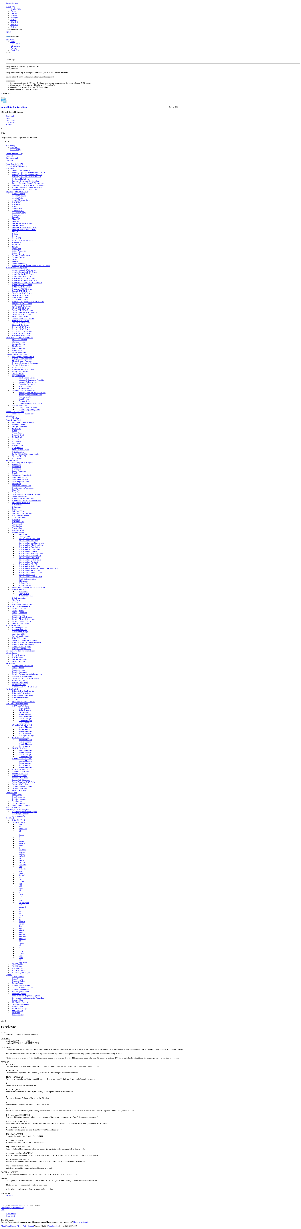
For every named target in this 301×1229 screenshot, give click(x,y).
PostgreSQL (16, 242)
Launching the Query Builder (23, 422)
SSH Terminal (17, 1011)
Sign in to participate (80, 1222)
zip (20, 960)
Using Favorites (18, 452)
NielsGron (17, 1206)
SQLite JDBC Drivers (20, 308)
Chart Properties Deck (20, 477)
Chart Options (24, 399)
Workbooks (16, 465)
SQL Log (15, 418)
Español (13, 13)
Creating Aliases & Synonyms (23, 619)
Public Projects (16, 50)
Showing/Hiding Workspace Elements (26, 494)
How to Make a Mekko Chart (30, 560)
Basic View (23, 534)
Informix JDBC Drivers (21, 291)
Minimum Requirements (21, 170)
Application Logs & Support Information (27, 187)
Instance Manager (25, 716)
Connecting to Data (19, 496)
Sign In (8, 32)
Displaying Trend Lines (27, 579)
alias (20, 824)
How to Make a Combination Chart (32, 543)
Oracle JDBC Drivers (20, 300)
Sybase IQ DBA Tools (20, 784)
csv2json (22, 854)
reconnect (22, 907)
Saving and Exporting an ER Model (25, 678)
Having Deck (17, 437)
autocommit (23, 829)
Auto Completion (25, 386)
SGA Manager (24, 723)
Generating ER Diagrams (21, 647)
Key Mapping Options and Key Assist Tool (28, 998)
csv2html (22, 852)
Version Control (12, 689)
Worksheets (16, 467)
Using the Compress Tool (21, 649)
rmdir (21, 913)
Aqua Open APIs (18, 816)
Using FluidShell (18, 820)
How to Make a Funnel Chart (29, 547)
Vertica (14, 259)
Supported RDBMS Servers (16, 166)
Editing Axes (23, 581)
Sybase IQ (16, 253)
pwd (20, 905)
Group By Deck (18, 435)
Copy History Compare (21, 805)
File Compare (17, 795)
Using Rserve (24, 594)
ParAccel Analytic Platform (22, 240)
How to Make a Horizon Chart (30, 556)
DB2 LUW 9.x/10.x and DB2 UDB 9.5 (27, 283)
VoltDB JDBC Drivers (20, 321)
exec (20, 871)
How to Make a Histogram (28, 551)
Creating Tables (18, 611)
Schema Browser (18, 344)
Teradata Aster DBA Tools (22, 786)
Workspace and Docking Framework (19, 338)
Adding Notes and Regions (22, 676)
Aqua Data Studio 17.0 (14, 164)
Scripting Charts (25, 397)
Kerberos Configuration (21, 335)
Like (2, 1021)
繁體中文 (14, 25)
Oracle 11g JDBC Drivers (21, 333)
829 (176, 107)
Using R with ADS (19, 589)
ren (20, 909)
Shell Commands (12, 158)
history (21, 888)
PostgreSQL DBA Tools (21, 780)
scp (20, 920)
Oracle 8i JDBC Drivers (21, 327)
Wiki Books (15, 44)
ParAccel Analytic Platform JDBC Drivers (28, 302)
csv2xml (22, 856)
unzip (21, 958)
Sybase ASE (16, 249)
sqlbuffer (22, 930)
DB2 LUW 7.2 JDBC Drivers (23, 278)
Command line (17, 1000)
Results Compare (18, 797)
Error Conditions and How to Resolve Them (28, 587)
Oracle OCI (16, 238)
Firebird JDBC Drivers (20, 325)
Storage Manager (25, 719)
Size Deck (16, 600)
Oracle (14, 236)
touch (21, 951)
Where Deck (17, 433)
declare (21, 860)
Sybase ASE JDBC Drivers (22, 310)
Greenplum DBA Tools (21, 771)
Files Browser (17, 346)
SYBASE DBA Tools (20, 738)
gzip (20, 884)
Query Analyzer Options (21, 985)
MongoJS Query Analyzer (22, 361)
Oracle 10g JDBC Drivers (22, 331)
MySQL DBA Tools (19, 748)
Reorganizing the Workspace (23, 488)
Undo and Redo (24, 583)
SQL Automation (18, 376)
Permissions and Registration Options (26, 996)
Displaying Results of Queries (23, 369)
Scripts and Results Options (22, 987)
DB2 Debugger (18, 657)
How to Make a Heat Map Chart (31, 553)
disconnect (22, 865)
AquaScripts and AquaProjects (17, 810)
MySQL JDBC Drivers (20, 295)
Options (9, 975)
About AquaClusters (8, 1226)
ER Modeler (10, 664)
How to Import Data (19, 628)
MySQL (15, 232)
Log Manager (24, 712)
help (20, 886)
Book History (15, 150)
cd (19, 833)
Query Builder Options (20, 989)
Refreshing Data (18, 522)
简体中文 (14, 22)
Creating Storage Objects (21, 621)
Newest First (11, 1214)
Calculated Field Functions (22, 513)
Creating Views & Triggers (22, 617)
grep (20, 879)
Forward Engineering (20, 680)
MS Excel (16, 221)
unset (20, 956)
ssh (20, 941)
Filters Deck (16, 484)
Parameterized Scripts (20, 367)
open (20, 901)
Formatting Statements (27, 384)
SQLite (15, 247)
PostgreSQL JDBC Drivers (22, 304)
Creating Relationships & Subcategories (27, 674)
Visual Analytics (12, 460)
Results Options (18, 983)
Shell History (17, 966)
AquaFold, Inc (53, 1226)
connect (21, 846)
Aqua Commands (25, 388)
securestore (23, 962)
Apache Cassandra (19, 196)
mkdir (21, 894)
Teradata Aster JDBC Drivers (23, 319)
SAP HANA (17, 244)
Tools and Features (13, 625)
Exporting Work (18, 530)
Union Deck (16, 441)
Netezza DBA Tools (19, 776)
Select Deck (16, 429)
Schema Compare (18, 803)
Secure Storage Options (21, 1008)
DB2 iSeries (16, 204)
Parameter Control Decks (21, 486)
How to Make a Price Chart (29, 564)
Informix (15, 217)
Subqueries (16, 443)
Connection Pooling (19, 264)
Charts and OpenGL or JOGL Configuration (28, 185)
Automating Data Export (21, 973)
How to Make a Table (27, 575)
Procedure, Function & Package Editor (20, 651)
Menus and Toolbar (19, 340)
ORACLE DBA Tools (20, 706)
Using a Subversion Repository (23, 691)
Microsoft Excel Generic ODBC (24, 230)
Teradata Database (19, 257)
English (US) (11, 7)
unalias (21, 953)
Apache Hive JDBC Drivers (22, 276)
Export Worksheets (19, 471)
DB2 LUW (16, 202)
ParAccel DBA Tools (20, 778)
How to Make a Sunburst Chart (30, 573)
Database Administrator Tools (17, 704)
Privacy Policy (22, 1226)
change (21, 835)
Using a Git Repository (20, 697)
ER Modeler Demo (19, 685)
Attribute (15, 602)
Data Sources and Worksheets (23, 498)
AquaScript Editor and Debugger (24, 812)
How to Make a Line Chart (29, 558)
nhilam (24, 107)
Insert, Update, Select (26, 378)
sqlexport (22, 934)
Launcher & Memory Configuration (25, 181)
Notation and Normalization (22, 666)
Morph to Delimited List (28, 382)
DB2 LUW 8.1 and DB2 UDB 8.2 (25, 280)
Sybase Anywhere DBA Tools (23, 782)
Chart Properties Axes (20, 479)
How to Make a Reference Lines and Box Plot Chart (38, 568)
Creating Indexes (18, 615)
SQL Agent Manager (26, 735)
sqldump (22, 932)
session (21, 924)
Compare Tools (11, 793)
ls (19, 892)
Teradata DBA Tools (20, 788)
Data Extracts (17, 505)
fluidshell (22, 875)
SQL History (11, 416)
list (20, 890)
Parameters (16, 520)
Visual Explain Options (20, 992)
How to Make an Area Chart (29, 539)
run (20, 917)
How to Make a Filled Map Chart (31, 545)
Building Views (18, 532)
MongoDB (16, 219)
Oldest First (10, 1216)
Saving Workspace (19, 352)
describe (22, 862)
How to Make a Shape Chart (29, 570)
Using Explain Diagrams (28, 407)
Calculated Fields (18, 511)
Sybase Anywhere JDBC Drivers (24, 312)
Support (31, 1226)
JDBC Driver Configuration (16, 268)
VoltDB (15, 261)
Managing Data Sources (21, 503)
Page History (10, 145)
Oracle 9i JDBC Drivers (21, 329)
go (19, 877)
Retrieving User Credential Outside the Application (31, 266)
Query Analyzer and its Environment (25, 363)
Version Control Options (21, 1004)
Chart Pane (16, 490)
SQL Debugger (11, 653)
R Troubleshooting (25, 596)
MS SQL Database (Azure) (22, 223)
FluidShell (9, 156)
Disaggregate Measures (20, 515)
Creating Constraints (19, 613)
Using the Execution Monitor (23, 644)
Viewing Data (17, 524)
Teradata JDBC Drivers (21, 323)
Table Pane (16, 492)
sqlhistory (22, 937)
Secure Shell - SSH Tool (15, 412)
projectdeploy (24, 903)
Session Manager (25, 714)
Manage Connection (19, 426)
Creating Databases (19, 609)
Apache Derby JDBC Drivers (23, 274)
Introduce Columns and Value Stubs (32, 380)
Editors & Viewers (13, 807)
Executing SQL (18, 968)
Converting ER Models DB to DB (25, 687)
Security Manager (25, 721)
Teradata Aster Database (21, 255)
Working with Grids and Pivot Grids (32, 393)
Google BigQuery (19, 213)
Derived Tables (17, 446)
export (21, 873)
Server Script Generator (21, 636)
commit (21, 841)
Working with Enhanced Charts (30, 395)
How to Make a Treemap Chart (30, 577)
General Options (18, 977)
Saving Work (17, 528)
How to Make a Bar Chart (28, 541)
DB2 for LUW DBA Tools (22, 759)
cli (19, 839)
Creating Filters (24, 537)
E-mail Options (17, 1006)
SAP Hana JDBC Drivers (21, 306)
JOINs (14, 431)
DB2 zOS (16, 206)
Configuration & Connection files (24, 189)
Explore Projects (12, 3)
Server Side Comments (20, 365)
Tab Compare (17, 801)
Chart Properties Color (20, 482)
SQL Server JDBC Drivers (22, 293)
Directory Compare (19, 799)
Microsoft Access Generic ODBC (24, 228)
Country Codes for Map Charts (30, 403)
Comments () (6, 1208)
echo (20, 867)
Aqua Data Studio (10, 107)
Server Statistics (24, 708)
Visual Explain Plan (19, 405)
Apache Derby (17, 198)
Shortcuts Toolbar (18, 342)
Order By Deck (18, 439)
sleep (20, 926)
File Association (18, 1015)
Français (13, 15)
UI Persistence (17, 458)
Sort (2, 1210)
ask (20, 826)
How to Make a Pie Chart (28, 562)
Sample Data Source (26, 585)
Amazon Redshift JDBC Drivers (24, 270)
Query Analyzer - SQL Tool (16, 355)
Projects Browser (18, 348)
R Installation (23, 592)
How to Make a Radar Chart (29, 566)
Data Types (16, 507)
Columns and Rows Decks (22, 475)
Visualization (17, 526)
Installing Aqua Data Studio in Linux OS (27, 175)
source (21, 928)
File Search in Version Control (23, 702)
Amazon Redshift (18, 194)
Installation (10, 168)
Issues (12, 42)
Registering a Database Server (17, 192)
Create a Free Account (14, 29)
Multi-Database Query (20, 450)
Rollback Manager (25, 710)
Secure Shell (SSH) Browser (22, 414)
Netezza (15, 234)
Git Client (15, 700)
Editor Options (17, 979)
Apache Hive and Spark (21, 200)
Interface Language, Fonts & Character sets (28, 183)
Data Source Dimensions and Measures (26, 501)
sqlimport (22, 939)
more (20, 896)
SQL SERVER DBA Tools (22, 725)
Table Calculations (19, 518)
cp (19, 848)
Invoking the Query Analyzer (23, 357)
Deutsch (13, 11)
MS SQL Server (18, 225)
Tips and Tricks (18, 374)
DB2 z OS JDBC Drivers (21, 287)
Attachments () (18, 1208)
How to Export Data (19, 630)
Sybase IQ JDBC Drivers (21, 314)
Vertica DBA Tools (19, 791)
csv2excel (22, 850)
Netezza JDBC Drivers (20, 297)
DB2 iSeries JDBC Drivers (22, 285)
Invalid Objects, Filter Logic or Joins (25, 454)
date (20, 858)
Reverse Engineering (20, 683)
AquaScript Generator (20, 814)
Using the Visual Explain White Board (26, 642)
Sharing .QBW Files (19, 456)
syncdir (21, 943)
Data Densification (19, 598)
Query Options (17, 448)
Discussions (15, 46)
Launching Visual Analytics (22, 462)
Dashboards (16, 469)
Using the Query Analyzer (22, 359)
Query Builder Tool (13, 420)
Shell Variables (17, 964)
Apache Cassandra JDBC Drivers (24, 272)
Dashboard (10, 116)
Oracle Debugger (18, 655)
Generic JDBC (17, 209)
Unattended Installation (20, 179)
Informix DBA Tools (20, 774)
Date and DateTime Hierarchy (23, 604)
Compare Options (18, 981)
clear (20, 837)
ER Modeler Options (20, 1002)
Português (14, 17)
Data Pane (16, 473)
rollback (22, 915)
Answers (13, 48)
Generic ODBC (18, 211)
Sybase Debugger (18, 661)
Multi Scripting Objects (20, 623)
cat (20, 831)
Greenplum (16, 215)
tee (20, 949)
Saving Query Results (20, 371)
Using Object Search (20, 638)
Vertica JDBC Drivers (20, 316)
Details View (17, 350)
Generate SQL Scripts (20, 632)
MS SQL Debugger (19, 659)
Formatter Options (19, 994)
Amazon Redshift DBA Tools (23, 769)
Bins (14, 509)
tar (19, 947)
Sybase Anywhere (19, 251)
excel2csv (9, 160)
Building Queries (18, 424)
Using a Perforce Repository (22, 695)
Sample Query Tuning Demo (29, 410)
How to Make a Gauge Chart (29, 549)
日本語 (13, 20)
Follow (171, 107)
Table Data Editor (18, 634)
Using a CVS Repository (21, 693)
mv (20, 898)
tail (20, 945)
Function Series (24, 401)
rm (20, 911)
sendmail (22, 922)
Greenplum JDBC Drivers (22, 289)
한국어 (13, 27)
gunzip (21, 882)
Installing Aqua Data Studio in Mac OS (26, 177)
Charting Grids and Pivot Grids (23, 391)
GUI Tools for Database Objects (18, 606)
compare (22, 843)
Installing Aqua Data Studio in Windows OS (28, 173)
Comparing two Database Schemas (25, 640)
